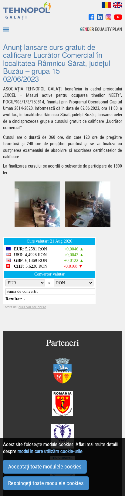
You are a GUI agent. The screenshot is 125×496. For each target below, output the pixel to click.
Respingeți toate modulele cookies (46, 483)
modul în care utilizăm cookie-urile (50, 451)
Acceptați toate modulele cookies (45, 466)
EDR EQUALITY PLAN (101, 29)
